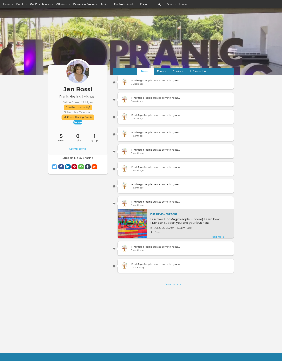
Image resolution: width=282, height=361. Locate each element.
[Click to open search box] (159, 4)
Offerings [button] (62, 4)
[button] (54, 166)
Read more (217, 236)
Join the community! (78, 107)
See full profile (77, 148)
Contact (178, 71)
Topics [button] (105, 4)
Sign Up (171, 4)
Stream (147, 71)
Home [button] (7, 4)
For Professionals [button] (124, 4)
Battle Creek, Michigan (78, 102)
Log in (183, 4)
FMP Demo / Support (163, 214)
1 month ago (137, 136)
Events (161, 71)
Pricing (144, 4)
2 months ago (138, 267)
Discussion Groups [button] (84, 4)
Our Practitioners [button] (40, 4)
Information (198, 71)
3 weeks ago (137, 84)
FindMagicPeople (141, 80)
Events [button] (20, 4)
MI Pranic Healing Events (78, 117)
